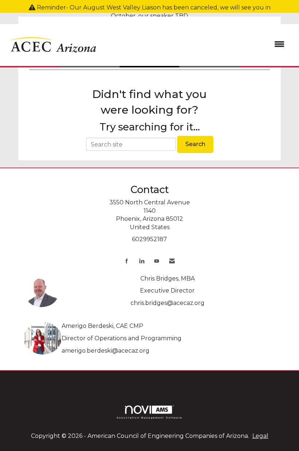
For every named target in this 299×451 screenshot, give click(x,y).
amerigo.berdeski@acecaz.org (106, 350)
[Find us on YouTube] (156, 261)
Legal (260, 435)
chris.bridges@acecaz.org (168, 302)
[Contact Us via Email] (172, 261)
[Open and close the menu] (196, 44)
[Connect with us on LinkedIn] (141, 261)
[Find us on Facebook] (126, 261)
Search (195, 144)
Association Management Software (149, 417)
